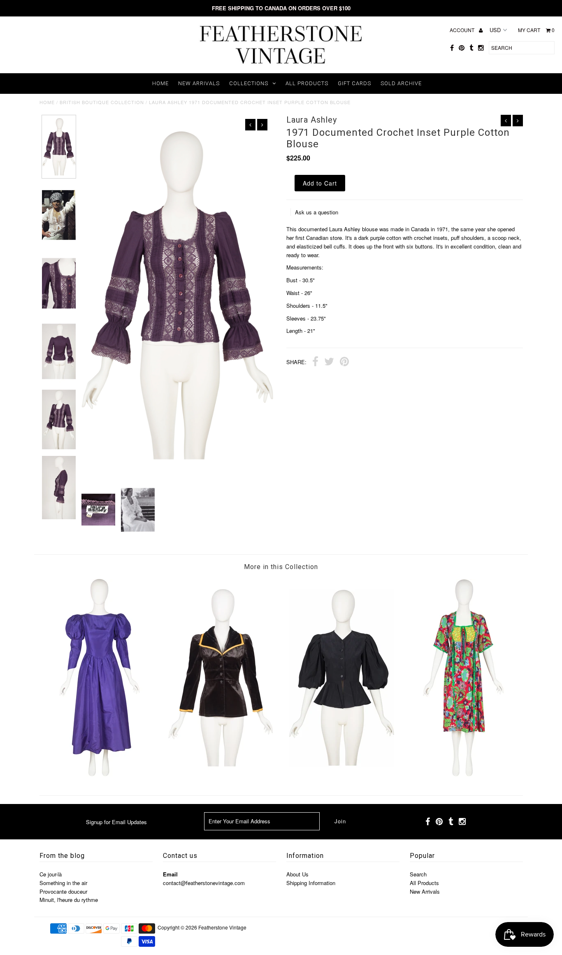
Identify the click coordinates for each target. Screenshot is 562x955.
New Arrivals (199, 83)
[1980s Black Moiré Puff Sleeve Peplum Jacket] (341, 774)
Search (418, 874)
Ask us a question (316, 212)
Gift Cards (354, 83)
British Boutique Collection (102, 102)
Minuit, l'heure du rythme (68, 900)
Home (160, 83)
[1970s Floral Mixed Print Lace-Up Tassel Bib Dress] (462, 774)
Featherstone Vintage (222, 927)
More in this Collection (281, 567)
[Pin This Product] (344, 362)
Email (170, 874)
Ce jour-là (50, 874)
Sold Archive (401, 83)
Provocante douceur (63, 891)
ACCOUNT (463, 29)
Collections (248, 83)
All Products (307, 83)
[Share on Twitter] (329, 362)
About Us (297, 874)
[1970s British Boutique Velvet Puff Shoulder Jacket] (220, 774)
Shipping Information (310, 883)
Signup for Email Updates (116, 822)
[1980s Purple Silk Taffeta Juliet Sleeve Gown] (99, 774)
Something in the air (63, 883)
